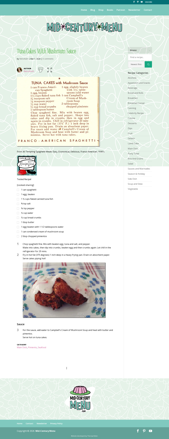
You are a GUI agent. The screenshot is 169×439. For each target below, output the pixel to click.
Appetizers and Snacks (139, 82)
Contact (148, 10)
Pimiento (32, 347)
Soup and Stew (135, 183)
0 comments (48, 59)
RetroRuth (23, 59)
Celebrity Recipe (136, 113)
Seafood (42, 347)
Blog (92, 10)
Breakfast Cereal (136, 103)
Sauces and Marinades (139, 168)
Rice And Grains (135, 158)
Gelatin (131, 138)
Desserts (132, 123)
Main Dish (22, 347)
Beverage (132, 87)
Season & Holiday (136, 173)
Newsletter (134, 10)
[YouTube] (142, 2)
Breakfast (133, 98)
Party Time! (133, 153)
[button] (49, 69)
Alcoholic (132, 77)
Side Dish (132, 178)
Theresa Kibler (92, 436)
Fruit (130, 133)
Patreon (121, 10)
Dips (130, 128)
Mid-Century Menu (45, 430)
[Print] (40, 69)
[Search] (148, 64)
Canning (132, 108)
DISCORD (148, 2)
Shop (101, 10)
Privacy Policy (56, 423)
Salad (130, 163)
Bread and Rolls (135, 92)
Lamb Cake (133, 143)
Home (84, 10)
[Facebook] (134, 2)
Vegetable (133, 188)
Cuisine (131, 118)
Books (110, 10)
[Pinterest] (138, 2)
